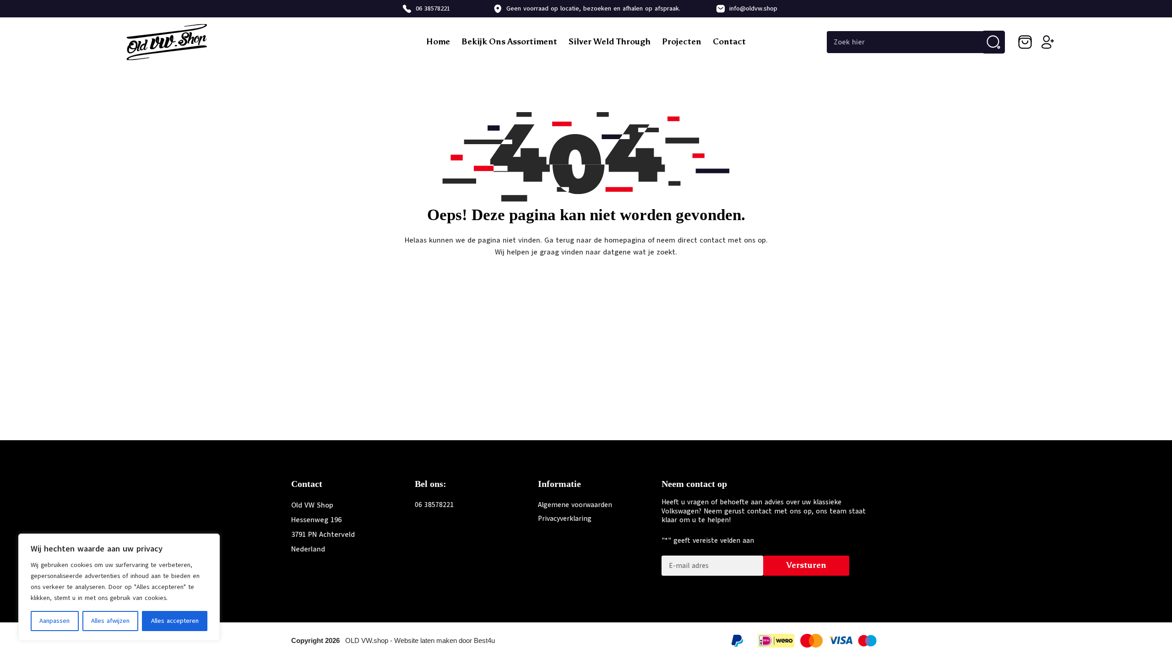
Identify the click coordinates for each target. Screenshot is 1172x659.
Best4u (484, 640)
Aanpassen (54, 620)
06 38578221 (433, 8)
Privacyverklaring (564, 518)
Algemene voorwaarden (575, 504)
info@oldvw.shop (753, 8)
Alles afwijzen (110, 620)
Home (438, 42)
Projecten (681, 42)
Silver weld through (610, 42)
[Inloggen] (1048, 42)
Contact (729, 42)
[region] (119, 587)
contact (713, 240)
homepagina (625, 240)
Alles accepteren (175, 620)
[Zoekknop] (993, 42)
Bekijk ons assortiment (509, 42)
